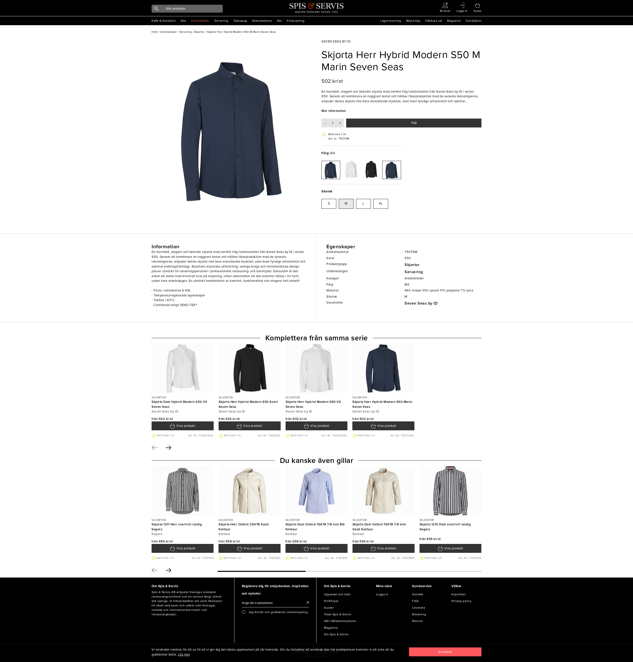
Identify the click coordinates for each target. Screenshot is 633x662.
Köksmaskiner (262, 20)
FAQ (415, 601)
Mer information (333, 111)
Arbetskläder (200, 20)
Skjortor (412, 264)
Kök (183, 20)
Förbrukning (296, 20)
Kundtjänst (473, 20)
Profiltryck (331, 601)
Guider (329, 607)
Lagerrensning (390, 20)
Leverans (418, 607)
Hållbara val (433, 20)
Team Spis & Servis (337, 614)
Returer (417, 621)
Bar (279, 20)
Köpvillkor (459, 594)
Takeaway (240, 20)
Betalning (419, 614)
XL (381, 204)
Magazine (454, 20)
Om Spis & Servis (336, 634)
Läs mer (184, 655)
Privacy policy (461, 601)
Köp (414, 123)
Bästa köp (413, 20)
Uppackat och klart (337, 594)
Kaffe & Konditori (164, 20)
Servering (221, 20)
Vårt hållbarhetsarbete (340, 621)
